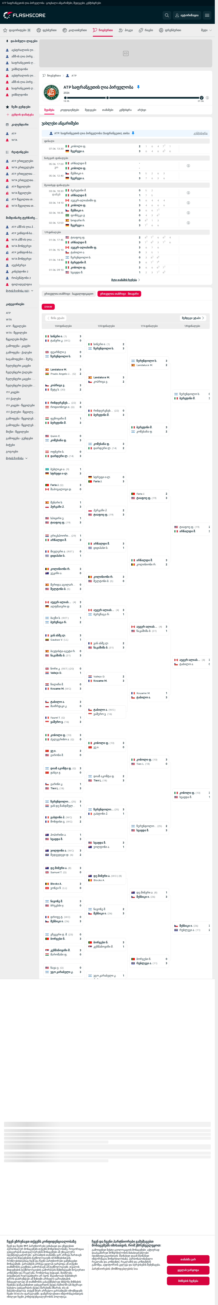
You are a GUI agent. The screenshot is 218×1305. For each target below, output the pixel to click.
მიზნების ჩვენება (188, 1280)
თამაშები (107, 109)
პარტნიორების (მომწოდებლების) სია (115, 1268)
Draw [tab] (48, 306)
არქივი (142, 109)
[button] (207, 97)
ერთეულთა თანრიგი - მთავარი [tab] (119, 293)
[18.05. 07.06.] (136, 97)
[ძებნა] (167, 15)
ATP (74, 75)
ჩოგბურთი (54, 75)
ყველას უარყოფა (188, 1270)
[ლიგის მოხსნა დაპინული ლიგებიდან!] (138, 87)
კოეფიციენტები (69, 109)
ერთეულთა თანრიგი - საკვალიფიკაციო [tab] (68, 293)
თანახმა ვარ (188, 1259)
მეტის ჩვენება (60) (17, 290)
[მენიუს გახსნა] (207, 15)
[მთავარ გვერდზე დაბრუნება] (32, 15)
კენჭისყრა (125, 109)
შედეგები (90, 109)
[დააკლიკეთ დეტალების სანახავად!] (126, 149)
